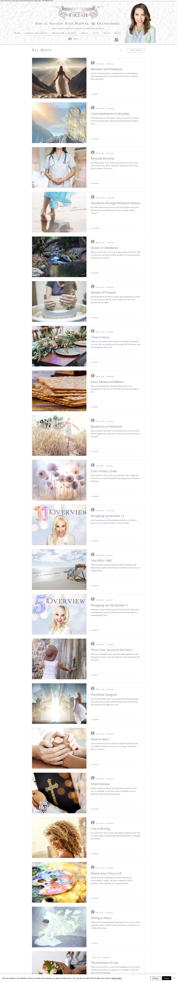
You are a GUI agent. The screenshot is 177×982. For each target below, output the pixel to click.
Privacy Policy (116, 978)
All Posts (42, 50)
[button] (116, 39)
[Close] (174, 978)
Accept (166, 978)
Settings (155, 978)
